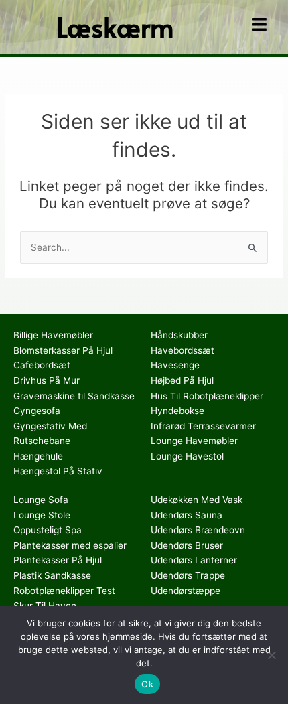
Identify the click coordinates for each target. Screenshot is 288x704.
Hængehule (38, 456)
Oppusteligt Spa (47, 529)
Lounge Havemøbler (194, 440)
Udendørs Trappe (188, 575)
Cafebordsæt (41, 365)
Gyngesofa (36, 410)
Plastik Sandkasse (52, 575)
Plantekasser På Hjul (57, 560)
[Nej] (271, 655)
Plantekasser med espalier (70, 545)
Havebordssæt (182, 350)
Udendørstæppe (185, 590)
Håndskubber (179, 335)
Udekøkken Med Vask (196, 499)
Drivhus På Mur (46, 380)
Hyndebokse (177, 410)
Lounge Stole (41, 515)
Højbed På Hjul (182, 380)
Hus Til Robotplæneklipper (207, 396)
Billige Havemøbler (53, 335)
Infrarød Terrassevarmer (203, 426)
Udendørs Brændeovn (198, 529)
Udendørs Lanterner (194, 560)
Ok (147, 684)
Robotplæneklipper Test (64, 590)
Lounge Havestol (187, 456)
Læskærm (115, 26)
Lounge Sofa (40, 499)
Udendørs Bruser (187, 545)
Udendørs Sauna (186, 515)
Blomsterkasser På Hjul (63, 350)
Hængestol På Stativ (57, 471)
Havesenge (175, 365)
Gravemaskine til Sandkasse (74, 396)
